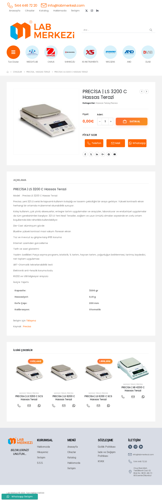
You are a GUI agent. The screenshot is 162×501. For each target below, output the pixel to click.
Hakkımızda (59, 10)
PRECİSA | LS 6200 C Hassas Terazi (64, 398)
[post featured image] (29, 373)
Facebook (85, 154)
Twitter (90, 154)
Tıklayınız (31, 320)
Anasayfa (14, 10)
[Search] (150, 30)
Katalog (44, 10)
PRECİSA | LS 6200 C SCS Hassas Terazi (98, 398)
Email (114, 154)
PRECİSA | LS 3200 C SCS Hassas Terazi (29, 398)
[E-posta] (29, 405)
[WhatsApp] (39, 405)
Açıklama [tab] (19, 180)
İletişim (75, 10)
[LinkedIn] (97, 10)
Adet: (100, 114)
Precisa (114, 103)
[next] (146, 91)
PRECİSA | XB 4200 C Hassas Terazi (133, 389)
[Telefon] (19, 405)
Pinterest (108, 154)
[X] (86, 10)
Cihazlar (29, 10)
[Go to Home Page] (8, 72)
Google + (102, 154)
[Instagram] (92, 10)
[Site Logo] (42, 30)
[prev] (142, 91)
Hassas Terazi (103, 103)
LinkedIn (97, 154)
